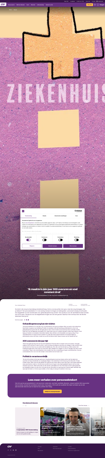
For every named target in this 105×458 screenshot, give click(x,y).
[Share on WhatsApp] (28, 319)
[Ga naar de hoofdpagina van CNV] (3, 4)
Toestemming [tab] (28, 215)
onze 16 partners (29, 222)
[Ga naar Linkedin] (16, 450)
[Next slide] (26, 405)
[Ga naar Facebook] (8, 450)
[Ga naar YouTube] (13, 450)
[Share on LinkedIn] (26, 319)
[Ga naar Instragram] (10, 450)
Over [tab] (76, 215)
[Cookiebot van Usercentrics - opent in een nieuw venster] (77, 211)
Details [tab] (44, 215)
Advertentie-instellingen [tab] (60, 215)
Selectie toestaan (52, 246)
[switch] (44, 240)
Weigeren (32, 246)
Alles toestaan (73, 246)
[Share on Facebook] (24, 319)
